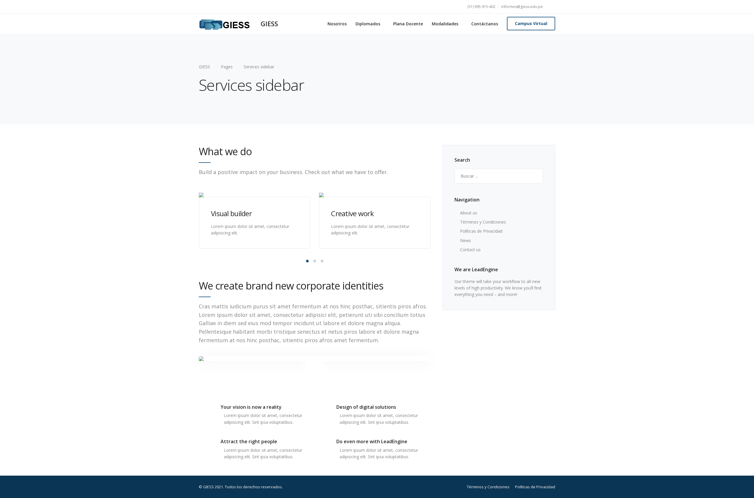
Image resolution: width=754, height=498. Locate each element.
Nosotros (337, 24)
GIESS (269, 23)
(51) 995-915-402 (481, 6)
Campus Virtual (531, 23)
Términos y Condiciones (483, 222)
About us (468, 213)
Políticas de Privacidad (481, 231)
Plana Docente (408, 24)
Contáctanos (484, 24)
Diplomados (367, 24)
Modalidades (445, 24)
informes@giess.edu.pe (522, 6)
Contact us (470, 249)
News (465, 240)
